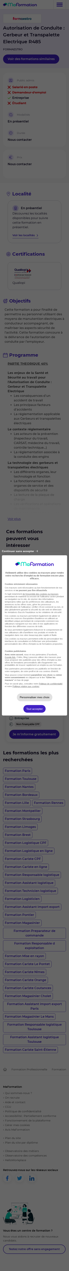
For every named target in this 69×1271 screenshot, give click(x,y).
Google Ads (10, 657)
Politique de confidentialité (50, 684)
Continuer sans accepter (18, 551)
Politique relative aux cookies (25, 686)
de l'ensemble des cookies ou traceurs (40, 594)
